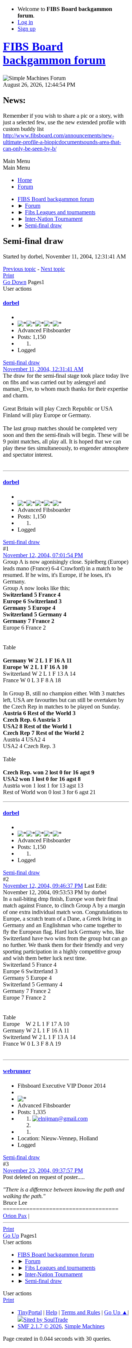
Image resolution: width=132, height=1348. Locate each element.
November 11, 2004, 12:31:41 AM (43, 369)
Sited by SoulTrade (45, 1320)
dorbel (11, 303)
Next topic (53, 269)
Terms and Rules (80, 1312)
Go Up (11, 1235)
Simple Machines (84, 1326)
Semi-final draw (21, 362)
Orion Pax (15, 1216)
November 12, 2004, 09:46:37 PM (43, 886)
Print (8, 275)
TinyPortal (30, 1312)
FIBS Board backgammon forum (54, 53)
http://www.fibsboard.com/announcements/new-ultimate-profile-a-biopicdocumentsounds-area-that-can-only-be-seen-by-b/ (62, 142)
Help (51, 1312)
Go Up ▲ (116, 1312)
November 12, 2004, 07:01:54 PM (43, 555)
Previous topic (19, 269)
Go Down (14, 282)
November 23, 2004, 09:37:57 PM (43, 1170)
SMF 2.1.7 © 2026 (40, 1326)
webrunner (17, 1071)
